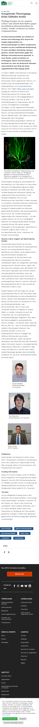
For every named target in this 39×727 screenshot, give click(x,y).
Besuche (23, 659)
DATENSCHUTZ (25, 721)
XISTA (3, 701)
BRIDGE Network (6, 705)
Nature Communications (24, 528)
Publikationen (5, 622)
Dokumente (5, 708)
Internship (24, 609)
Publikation (5, 538)
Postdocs (24, 606)
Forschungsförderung (8, 614)
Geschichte (5, 691)
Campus (24, 632)
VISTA (3, 698)
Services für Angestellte (28, 652)
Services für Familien (28, 649)
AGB (22, 724)
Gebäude (24, 639)
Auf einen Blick (6, 676)
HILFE (3, 724)
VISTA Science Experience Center (27, 613)
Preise (3, 683)
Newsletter (4, 642)
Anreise (23, 635)
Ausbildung (26, 599)
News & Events (8, 632)
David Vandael (6, 528)
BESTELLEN (19, 574)
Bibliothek (4, 611)
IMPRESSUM (25, 717)
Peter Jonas (24, 533)
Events (3, 639)
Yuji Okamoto (19, 538)
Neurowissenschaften (8, 533)
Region (23, 663)
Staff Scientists (6, 607)
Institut (5, 672)
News (3, 635)
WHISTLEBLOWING (7, 721)
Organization (5, 679)
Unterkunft (24, 646)
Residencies (5, 694)
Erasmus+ (24, 656)
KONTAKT (4, 717)
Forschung (6, 599)
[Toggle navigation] (36, 3)
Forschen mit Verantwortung (6, 618)
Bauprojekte (25, 642)
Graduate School (26, 602)
